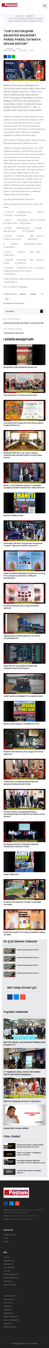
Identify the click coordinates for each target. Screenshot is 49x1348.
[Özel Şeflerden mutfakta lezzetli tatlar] (24, 382)
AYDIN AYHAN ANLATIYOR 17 (28, 965)
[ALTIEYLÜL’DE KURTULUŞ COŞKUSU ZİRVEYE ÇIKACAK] (24, 593)
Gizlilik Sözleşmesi (10, 1235)
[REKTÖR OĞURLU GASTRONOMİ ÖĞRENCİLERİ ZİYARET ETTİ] (24, 1028)
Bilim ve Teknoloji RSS (11, 1320)
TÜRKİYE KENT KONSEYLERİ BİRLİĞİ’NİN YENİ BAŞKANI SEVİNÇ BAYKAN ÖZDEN (21, 783)
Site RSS (7, 1257)
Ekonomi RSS (8, 1303)
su (42, 294)
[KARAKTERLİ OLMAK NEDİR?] (24, 1114)
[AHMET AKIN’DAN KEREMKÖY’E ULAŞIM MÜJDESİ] (24, 683)
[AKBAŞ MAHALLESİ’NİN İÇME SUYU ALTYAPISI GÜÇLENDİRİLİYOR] (24, 623)
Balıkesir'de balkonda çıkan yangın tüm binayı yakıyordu (24, 752)
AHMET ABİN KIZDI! (11, 874)
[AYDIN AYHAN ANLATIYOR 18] (9, 951)
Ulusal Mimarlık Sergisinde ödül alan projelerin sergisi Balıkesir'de (24, 424)
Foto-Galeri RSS (9, 1299)
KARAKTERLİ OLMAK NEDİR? (16, 1128)
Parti (7, 299)
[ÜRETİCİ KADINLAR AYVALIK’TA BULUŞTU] (24, 1088)
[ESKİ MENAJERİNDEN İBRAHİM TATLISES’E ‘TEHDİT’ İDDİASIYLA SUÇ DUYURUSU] (9, 1161)
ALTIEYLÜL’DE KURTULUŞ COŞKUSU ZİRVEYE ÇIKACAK (21, 607)
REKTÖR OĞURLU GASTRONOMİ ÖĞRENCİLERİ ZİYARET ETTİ (24, 1043)
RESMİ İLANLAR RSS (10, 1278)
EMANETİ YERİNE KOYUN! (13, 515)
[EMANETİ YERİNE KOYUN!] (24, 502)
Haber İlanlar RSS (10, 1327)
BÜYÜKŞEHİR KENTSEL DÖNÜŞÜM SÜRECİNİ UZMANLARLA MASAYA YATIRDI (21, 845)
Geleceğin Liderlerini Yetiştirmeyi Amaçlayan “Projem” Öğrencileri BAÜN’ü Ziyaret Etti (23, 544)
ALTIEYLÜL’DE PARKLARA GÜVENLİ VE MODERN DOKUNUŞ (22, 903)
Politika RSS (8, 1306)
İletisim (6, 1241)
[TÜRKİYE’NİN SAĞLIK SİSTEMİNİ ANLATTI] (9, 1171)
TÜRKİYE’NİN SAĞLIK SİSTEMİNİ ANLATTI (29, 1172)
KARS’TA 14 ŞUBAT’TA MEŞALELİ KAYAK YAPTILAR (29, 1154)
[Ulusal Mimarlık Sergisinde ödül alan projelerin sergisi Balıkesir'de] (24, 410)
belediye (33, 294)
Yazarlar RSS (8, 1281)
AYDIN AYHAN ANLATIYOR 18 (28, 950)
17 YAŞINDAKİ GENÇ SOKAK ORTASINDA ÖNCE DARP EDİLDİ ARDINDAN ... (22, 1073)
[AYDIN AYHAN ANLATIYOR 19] (9, 974)
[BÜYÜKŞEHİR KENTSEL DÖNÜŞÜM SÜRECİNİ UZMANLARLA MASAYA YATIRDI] (24, 831)
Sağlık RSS (7, 1310)
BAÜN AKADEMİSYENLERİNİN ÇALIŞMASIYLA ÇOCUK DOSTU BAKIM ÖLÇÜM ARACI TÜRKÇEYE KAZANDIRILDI (24, 575)
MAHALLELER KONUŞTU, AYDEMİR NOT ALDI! (21, 724)
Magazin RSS (8, 1313)
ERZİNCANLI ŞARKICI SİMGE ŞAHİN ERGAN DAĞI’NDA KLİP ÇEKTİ (30, 1146)
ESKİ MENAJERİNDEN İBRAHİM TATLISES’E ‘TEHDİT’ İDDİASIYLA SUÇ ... (31, 1163)
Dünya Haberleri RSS (11, 1274)
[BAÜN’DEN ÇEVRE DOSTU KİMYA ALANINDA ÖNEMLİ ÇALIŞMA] (24, 919)
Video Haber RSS (10, 1285)
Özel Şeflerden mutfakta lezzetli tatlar (20, 395)
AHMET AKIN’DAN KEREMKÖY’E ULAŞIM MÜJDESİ (23, 696)
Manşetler (30, 16)
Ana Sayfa (19, 16)
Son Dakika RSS (9, 1267)
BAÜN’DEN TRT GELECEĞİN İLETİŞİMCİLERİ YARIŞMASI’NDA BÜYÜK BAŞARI (20, 667)
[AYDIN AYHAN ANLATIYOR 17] (9, 966)
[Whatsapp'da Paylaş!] (13, 56)
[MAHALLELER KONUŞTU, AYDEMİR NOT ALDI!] (24, 711)
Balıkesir (23, 294)
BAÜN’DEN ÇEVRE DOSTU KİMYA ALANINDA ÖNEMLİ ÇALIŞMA (24, 933)
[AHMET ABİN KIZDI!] (24, 861)
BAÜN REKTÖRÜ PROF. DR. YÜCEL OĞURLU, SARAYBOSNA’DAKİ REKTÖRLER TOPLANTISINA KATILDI (23, 455)
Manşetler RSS (9, 1260)
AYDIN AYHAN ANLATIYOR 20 (28, 957)
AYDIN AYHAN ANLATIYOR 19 (28, 973)
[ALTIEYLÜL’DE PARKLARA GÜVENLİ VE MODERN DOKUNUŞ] (24, 889)
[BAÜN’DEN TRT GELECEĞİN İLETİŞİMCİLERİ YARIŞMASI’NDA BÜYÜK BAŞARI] (24, 653)
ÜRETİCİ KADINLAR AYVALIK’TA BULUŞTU (22, 1101)
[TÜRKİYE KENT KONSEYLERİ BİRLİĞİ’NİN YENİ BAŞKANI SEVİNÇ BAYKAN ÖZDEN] (24, 769)
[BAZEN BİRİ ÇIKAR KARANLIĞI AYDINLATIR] (24, 354)
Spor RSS (7, 1271)
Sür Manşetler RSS (10, 1296)
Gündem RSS (8, 1264)
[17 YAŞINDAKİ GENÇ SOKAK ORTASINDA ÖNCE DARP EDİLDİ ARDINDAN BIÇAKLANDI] (24, 1058)
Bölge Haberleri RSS (11, 1316)
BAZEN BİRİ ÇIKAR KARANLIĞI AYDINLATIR (20, 367)
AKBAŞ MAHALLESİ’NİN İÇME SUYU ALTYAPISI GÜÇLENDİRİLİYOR (22, 637)
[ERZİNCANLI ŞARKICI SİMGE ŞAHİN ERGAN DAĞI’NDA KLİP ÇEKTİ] (9, 1146)
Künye (6, 1238)
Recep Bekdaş (32, 1343)
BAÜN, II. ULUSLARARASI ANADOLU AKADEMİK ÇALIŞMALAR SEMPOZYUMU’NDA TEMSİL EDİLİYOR (24, 486)
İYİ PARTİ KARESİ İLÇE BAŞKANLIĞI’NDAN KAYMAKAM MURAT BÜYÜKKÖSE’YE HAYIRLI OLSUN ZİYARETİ (24, 814)
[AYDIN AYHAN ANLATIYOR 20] (9, 958)
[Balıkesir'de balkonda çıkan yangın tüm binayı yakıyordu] (24, 739)
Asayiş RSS (7, 1323)
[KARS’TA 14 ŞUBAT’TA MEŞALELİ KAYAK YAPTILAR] (9, 1153)
